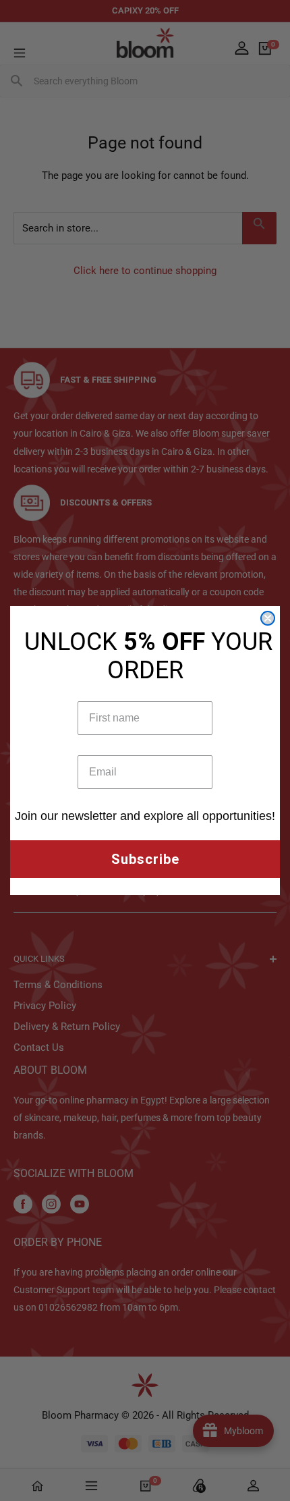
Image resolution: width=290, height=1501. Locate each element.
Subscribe (145, 859)
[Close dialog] (267, 618)
